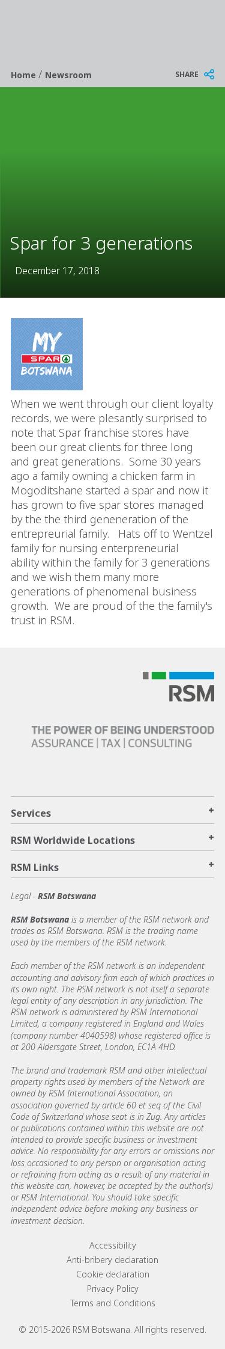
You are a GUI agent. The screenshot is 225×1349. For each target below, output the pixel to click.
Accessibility (112, 1245)
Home (24, 75)
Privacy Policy (113, 1288)
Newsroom (68, 75)
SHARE (187, 74)
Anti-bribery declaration (112, 1259)
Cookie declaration (112, 1274)
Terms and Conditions (112, 1303)
